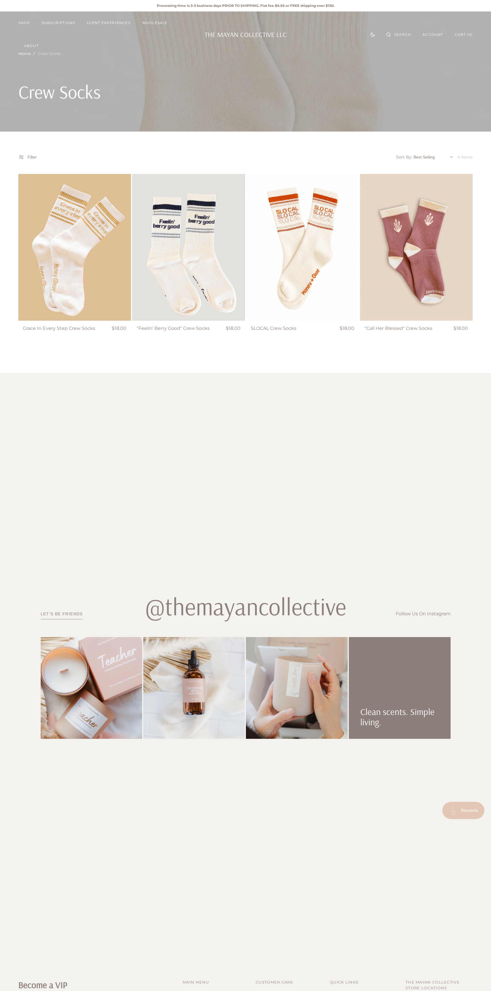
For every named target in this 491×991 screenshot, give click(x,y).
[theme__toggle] (373, 34)
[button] (398, 34)
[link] (74, 247)
